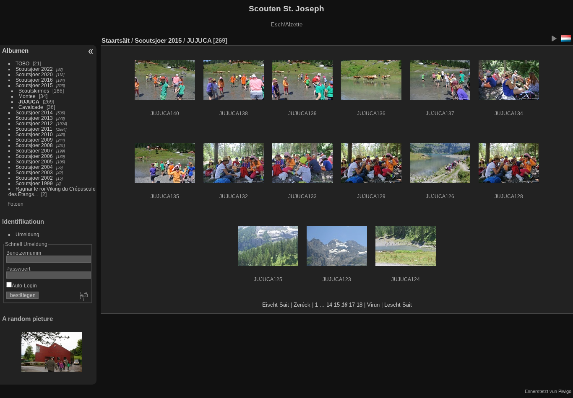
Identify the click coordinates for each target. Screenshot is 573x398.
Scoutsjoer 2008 (34, 145)
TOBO (22, 63)
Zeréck (302, 305)
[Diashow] (553, 38)
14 (329, 305)
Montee (27, 96)
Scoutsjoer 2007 (34, 150)
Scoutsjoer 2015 (34, 85)
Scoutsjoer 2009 (34, 139)
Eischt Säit (275, 305)
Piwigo (564, 391)
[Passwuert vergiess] (83, 297)
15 (337, 305)
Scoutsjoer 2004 (34, 167)
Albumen (15, 50)
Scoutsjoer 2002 (34, 178)
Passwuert (18, 268)
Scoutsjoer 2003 (34, 172)
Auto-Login (24, 285)
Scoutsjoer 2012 (34, 123)
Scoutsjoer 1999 (34, 183)
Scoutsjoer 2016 (34, 80)
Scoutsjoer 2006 (34, 156)
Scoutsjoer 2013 (34, 118)
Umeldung (27, 234)
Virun (373, 305)
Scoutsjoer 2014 (34, 112)
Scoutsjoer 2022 (34, 69)
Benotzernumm (23, 253)
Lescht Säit (398, 305)
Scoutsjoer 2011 (34, 129)
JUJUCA (28, 101)
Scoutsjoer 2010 (34, 134)
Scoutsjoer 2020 (34, 74)
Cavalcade (30, 107)
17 (352, 305)
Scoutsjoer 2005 (34, 161)
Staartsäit (116, 40)
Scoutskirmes (33, 90)
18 (359, 305)
